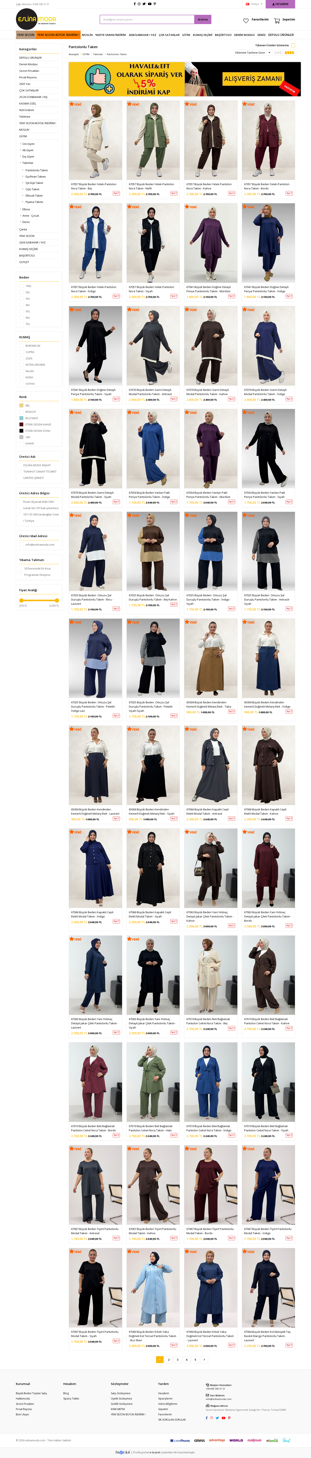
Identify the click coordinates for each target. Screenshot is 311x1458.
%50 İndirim (26, 110)
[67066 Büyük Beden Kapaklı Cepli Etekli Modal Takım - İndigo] (95, 868)
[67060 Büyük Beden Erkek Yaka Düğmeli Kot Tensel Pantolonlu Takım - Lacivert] (210, 1288)
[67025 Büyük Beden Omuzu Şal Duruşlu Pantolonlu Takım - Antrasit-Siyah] (268, 551)
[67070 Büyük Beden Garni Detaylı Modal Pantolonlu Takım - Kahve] (210, 346)
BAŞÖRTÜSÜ (223, 35)
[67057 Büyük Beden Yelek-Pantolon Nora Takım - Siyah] (153, 243)
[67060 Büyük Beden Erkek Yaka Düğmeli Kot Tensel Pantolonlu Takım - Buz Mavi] (153, 1288)
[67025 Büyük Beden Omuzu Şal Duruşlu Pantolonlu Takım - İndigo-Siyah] (210, 551)
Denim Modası (244, 35)
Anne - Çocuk (30, 215)
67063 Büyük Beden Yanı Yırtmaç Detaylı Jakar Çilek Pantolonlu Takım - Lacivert (95, 1023)
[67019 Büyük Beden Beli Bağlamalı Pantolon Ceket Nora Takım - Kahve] (268, 975)
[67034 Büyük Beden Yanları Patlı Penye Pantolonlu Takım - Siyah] (268, 448)
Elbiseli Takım (34, 195)
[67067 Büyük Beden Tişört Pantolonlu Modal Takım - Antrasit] (95, 1185)
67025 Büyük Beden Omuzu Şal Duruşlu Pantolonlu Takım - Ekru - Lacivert (92, 599)
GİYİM (186, 35)
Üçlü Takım (32, 189)
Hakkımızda (23, 1398)
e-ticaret (155, 1452)
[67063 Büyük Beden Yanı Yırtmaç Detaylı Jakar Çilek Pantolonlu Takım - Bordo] (268, 868)
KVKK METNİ (118, 1409)
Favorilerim (260, 19)
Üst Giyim (28, 144)
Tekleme (24, 116)
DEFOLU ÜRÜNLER (281, 35)
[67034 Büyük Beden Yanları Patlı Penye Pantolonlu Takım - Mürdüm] (210, 448)
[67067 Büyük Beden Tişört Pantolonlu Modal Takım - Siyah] (95, 1288)
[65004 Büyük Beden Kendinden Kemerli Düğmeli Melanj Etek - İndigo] (268, 658)
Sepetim (163, 1409)
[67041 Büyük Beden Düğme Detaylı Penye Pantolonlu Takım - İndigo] (268, 243)
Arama (203, 19)
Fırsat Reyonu (28, 77)
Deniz (26, 222)
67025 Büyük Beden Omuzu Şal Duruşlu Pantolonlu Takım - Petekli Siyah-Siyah (151, 706)
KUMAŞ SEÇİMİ (202, 35)
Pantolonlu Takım (37, 170)
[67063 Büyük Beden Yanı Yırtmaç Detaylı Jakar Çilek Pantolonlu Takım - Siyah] (153, 975)
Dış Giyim (28, 156)
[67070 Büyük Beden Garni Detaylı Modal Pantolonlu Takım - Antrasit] (153, 346)
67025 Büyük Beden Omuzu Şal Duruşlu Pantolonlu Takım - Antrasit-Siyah (267, 599)
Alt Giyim (27, 150)
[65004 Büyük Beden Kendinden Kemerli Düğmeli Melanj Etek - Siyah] (153, 765)
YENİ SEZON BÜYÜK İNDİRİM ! (58, 35)
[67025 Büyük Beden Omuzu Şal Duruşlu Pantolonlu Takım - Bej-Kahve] (153, 551)
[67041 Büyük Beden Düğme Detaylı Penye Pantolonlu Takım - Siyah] (95, 346)
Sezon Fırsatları (29, 71)
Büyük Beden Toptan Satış (31, 1393)
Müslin (87, 35)
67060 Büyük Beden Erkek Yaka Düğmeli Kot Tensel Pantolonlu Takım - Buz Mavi (153, 1336)
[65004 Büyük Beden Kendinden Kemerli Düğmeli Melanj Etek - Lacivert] (95, 765)
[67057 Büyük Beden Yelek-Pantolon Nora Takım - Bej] (95, 140)
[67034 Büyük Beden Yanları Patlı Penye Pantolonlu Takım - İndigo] (153, 448)
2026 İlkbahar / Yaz (142, 35)
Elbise (26, 209)
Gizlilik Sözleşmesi (121, 1404)
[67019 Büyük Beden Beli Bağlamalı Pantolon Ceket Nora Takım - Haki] (153, 1082)
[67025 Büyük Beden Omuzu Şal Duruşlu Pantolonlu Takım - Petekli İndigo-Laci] (95, 658)
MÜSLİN (24, 130)
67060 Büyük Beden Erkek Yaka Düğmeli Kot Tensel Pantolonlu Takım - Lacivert (210, 1336)
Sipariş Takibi (71, 1398)
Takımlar (27, 163)
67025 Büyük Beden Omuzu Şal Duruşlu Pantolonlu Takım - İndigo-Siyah (208, 599)
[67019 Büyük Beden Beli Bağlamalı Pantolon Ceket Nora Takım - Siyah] (268, 1082)
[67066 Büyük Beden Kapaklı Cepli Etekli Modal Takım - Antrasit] (210, 765)
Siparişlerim (165, 1398)
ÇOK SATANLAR (169, 35)
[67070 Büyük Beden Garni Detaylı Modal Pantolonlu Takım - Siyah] (95, 448)
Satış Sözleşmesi (120, 1393)
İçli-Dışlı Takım (34, 183)
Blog (66, 1393)
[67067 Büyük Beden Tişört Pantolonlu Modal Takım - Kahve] (153, 1185)
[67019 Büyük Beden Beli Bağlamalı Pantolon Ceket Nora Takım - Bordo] (95, 1082)
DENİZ (261, 35)
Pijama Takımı (34, 202)
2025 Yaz (24, 84)
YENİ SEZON (25, 35)
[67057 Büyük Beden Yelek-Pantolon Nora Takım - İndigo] (95, 243)
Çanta (23, 229)
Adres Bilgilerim (167, 1404)
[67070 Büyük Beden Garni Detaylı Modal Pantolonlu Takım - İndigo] (268, 346)
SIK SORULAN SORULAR (172, 1419)
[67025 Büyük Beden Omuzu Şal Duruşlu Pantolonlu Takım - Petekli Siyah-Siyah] (153, 658)
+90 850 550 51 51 (215, 1388)
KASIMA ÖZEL (27, 103)
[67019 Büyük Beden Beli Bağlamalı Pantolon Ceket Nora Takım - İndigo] (210, 1082)
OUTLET (24, 262)
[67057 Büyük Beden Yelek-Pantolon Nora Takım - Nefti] (153, 140)
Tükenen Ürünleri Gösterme (272, 45)
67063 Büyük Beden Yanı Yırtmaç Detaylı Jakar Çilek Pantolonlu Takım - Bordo (268, 916)
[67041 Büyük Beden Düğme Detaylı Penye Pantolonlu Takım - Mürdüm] (210, 243)
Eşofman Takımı (36, 176)
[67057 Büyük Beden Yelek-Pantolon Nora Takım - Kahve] (210, 140)
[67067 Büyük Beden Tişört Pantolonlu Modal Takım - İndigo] (268, 1185)
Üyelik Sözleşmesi (121, 1398)
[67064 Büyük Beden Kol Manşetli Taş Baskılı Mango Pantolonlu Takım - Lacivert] (268, 1288)
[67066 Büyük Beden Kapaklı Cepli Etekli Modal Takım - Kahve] (268, 765)
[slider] (21, 600)
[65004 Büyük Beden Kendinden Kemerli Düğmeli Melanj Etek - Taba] (210, 658)
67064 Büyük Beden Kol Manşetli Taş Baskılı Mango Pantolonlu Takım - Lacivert (267, 1336)
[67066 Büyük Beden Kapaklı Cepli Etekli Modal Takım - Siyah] (153, 868)
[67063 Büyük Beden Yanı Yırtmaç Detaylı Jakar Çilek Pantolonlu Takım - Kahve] (210, 868)
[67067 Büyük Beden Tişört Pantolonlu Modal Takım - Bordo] (210, 1185)
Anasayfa (74, 54)
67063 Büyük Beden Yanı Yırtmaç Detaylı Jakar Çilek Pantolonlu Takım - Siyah (153, 1023)
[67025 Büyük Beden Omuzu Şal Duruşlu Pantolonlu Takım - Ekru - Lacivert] (95, 551)
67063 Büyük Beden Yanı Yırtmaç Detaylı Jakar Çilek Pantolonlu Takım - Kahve (210, 916)
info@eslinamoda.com (218, 1399)
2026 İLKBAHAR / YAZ (32, 242)
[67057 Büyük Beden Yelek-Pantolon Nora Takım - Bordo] (268, 140)
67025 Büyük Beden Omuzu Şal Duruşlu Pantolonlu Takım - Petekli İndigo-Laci (93, 706)
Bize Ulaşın (22, 1414)
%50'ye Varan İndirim (110, 35)
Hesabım (163, 1393)
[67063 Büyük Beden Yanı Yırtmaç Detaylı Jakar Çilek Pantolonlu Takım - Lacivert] (95, 975)
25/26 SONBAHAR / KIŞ (33, 97)
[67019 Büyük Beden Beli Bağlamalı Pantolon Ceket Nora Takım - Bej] (210, 975)
